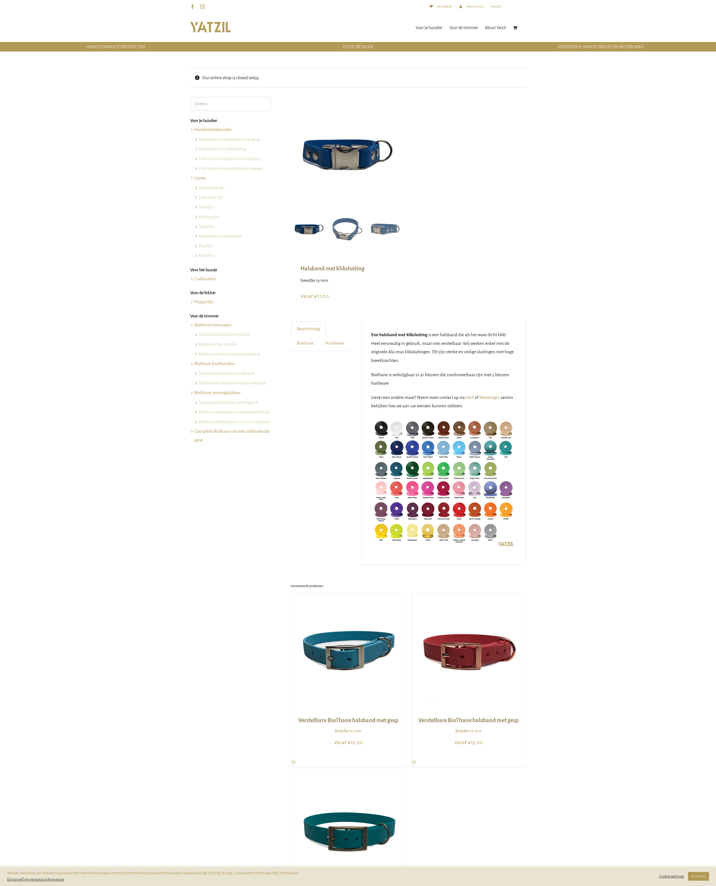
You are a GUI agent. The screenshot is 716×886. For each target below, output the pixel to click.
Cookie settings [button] (671, 876)
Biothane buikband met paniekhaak (232, 382)
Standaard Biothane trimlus (224, 334)
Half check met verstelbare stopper (231, 168)
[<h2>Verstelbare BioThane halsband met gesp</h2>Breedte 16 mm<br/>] (348, 597)
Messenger (489, 397)
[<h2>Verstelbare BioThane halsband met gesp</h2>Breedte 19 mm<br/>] (468, 597)
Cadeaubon (205, 278)
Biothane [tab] (305, 343)
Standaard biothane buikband (227, 373)
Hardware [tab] (334, 343)
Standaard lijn (212, 187)
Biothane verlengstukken (217, 392)
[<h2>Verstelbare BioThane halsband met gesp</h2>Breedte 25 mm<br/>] (348, 777)
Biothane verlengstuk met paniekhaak (234, 412)
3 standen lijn (211, 197)
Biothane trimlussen (213, 324)
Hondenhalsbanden (213, 129)
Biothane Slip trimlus (218, 344)
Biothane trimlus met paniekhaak (230, 354)
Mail (470, 397)
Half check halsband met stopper (229, 158)
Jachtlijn (206, 207)
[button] (293, 762)
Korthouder (209, 216)
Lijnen (200, 178)
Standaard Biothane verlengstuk (228, 402)
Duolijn (206, 245)
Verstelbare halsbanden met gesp (229, 139)
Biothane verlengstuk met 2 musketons (234, 421)
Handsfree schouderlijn (220, 236)
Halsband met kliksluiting (222, 148)
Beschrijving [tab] (308, 328)
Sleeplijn (207, 226)
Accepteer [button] (698, 876)
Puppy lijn (203, 301)
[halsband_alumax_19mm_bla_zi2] (347, 153)
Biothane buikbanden (214, 363)
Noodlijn (207, 255)
